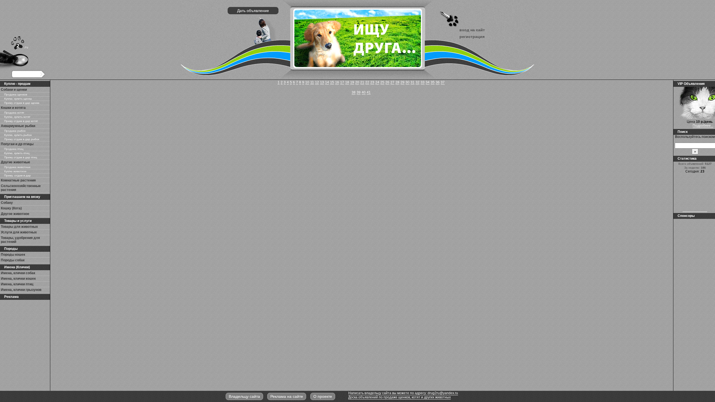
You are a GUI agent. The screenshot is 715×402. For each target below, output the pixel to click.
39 (359, 92)
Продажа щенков (15, 94)
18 (347, 82)
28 (397, 82)
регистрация (472, 36)
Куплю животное (15, 171)
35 (433, 82)
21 (362, 82)
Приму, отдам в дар (17, 175)
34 (428, 82)
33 (423, 82)
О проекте (322, 396)
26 (387, 82)
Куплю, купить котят (17, 116)
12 (317, 82)
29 (402, 82)
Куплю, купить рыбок (18, 135)
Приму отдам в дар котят (21, 121)
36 (438, 82)
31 (412, 82)
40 (364, 92)
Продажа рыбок (14, 130)
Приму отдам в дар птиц (20, 157)
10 (307, 82)
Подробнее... (703, 126)
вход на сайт (472, 30)
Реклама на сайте (286, 396)
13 (322, 82)
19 (352, 82)
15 (332, 82)
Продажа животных (17, 167)
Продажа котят (14, 112)
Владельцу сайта (244, 396)
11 (312, 82)
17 (342, 82)
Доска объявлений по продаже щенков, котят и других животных (399, 397)
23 (372, 82)
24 (377, 82)
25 (382, 82)
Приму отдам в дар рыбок (21, 139)
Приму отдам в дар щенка (21, 102)
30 (407, 82)
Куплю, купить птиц (17, 153)
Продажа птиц (13, 148)
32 (418, 82)
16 (337, 82)
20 (357, 82)
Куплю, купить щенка (18, 98)
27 (392, 82)
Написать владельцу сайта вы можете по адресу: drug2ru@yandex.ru (403, 393)
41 (369, 92)
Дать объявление (253, 10)
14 (327, 82)
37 (443, 82)
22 (367, 82)
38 (354, 92)
